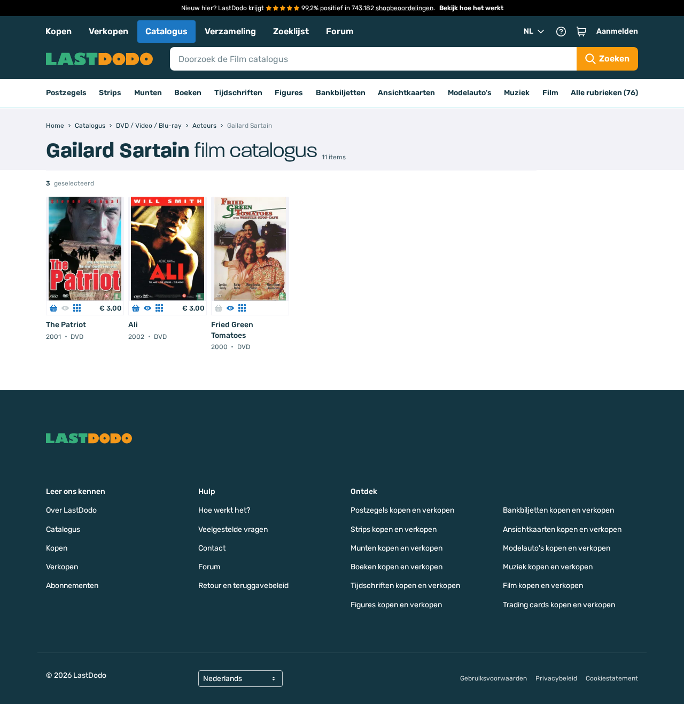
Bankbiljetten (341, 92)
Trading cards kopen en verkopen (559, 604)
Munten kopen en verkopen (396, 548)
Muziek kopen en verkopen (548, 566)
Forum (340, 31)
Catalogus (166, 31)
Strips (110, 92)
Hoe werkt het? (224, 510)
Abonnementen (72, 585)
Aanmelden (617, 31)
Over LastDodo (71, 510)
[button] (581, 31)
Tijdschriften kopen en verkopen (405, 585)
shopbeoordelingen (404, 8)
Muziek (517, 92)
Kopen (58, 31)
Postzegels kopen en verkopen (402, 510)
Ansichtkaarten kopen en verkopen (562, 529)
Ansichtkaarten (406, 92)
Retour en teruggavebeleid (243, 585)
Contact (212, 548)
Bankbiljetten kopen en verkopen (558, 510)
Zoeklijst (291, 31)
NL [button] (528, 31)
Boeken (187, 92)
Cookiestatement (612, 678)
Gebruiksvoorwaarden (493, 678)
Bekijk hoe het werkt (471, 8)
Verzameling (230, 31)
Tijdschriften (238, 92)
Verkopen (108, 31)
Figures (289, 92)
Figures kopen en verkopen (396, 604)
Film (550, 92)
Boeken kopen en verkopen (396, 566)
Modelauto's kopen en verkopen (556, 548)
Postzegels (66, 92)
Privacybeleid (556, 678)
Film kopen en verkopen (543, 585)
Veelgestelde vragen (233, 529)
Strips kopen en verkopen (394, 529)
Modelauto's (470, 92)
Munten (148, 92)
